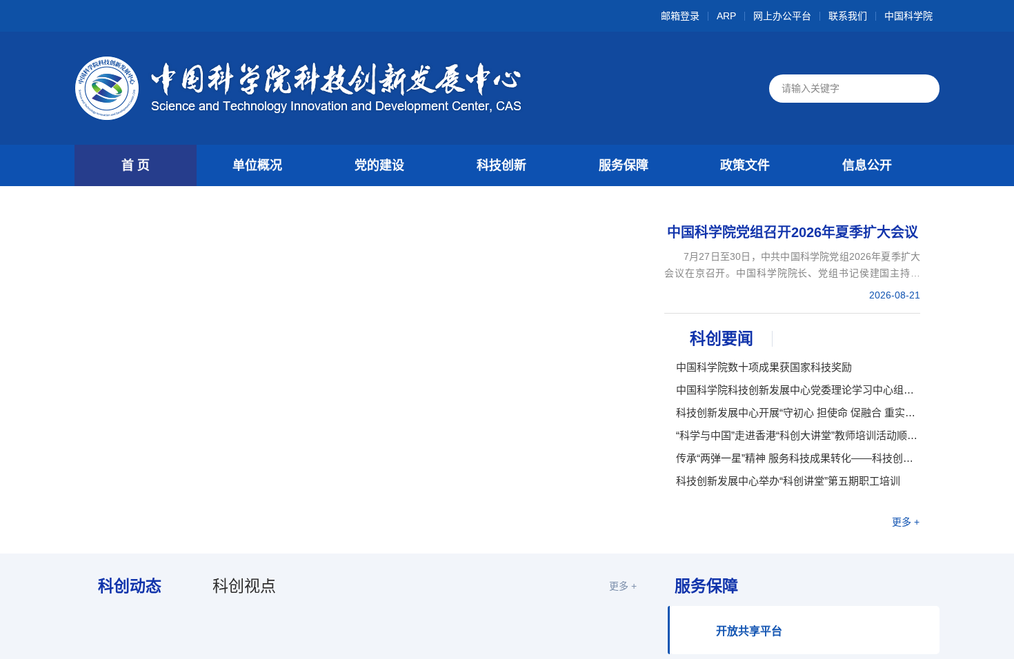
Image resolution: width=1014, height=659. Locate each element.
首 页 (135, 165)
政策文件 (745, 165)
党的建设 (379, 165)
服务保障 (623, 165)
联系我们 (847, 16)
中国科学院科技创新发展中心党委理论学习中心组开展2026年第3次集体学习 (798, 390)
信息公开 (867, 165)
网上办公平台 (782, 16)
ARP (726, 16)
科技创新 (501, 165)
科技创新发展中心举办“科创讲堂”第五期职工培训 (788, 481)
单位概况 (257, 165)
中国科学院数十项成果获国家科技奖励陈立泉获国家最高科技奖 (764, 367)
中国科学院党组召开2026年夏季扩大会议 (792, 232)
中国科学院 (908, 16)
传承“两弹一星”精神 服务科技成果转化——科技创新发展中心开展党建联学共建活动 (798, 458)
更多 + (905, 521)
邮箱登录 (680, 16)
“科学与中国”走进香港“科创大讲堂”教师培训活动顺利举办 (798, 435)
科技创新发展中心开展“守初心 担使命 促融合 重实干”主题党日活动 (798, 412)
